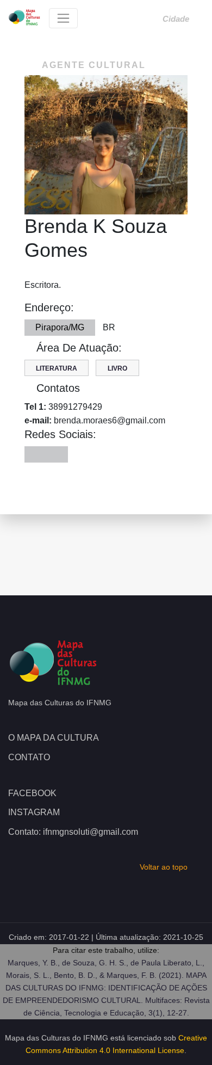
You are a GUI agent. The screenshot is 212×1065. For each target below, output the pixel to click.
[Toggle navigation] (63, 18)
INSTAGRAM (34, 812)
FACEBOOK (32, 793)
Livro (117, 368)
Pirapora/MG (59, 327)
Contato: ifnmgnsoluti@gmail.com (73, 831)
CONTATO (29, 757)
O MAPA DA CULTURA (53, 737)
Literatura (56, 368)
